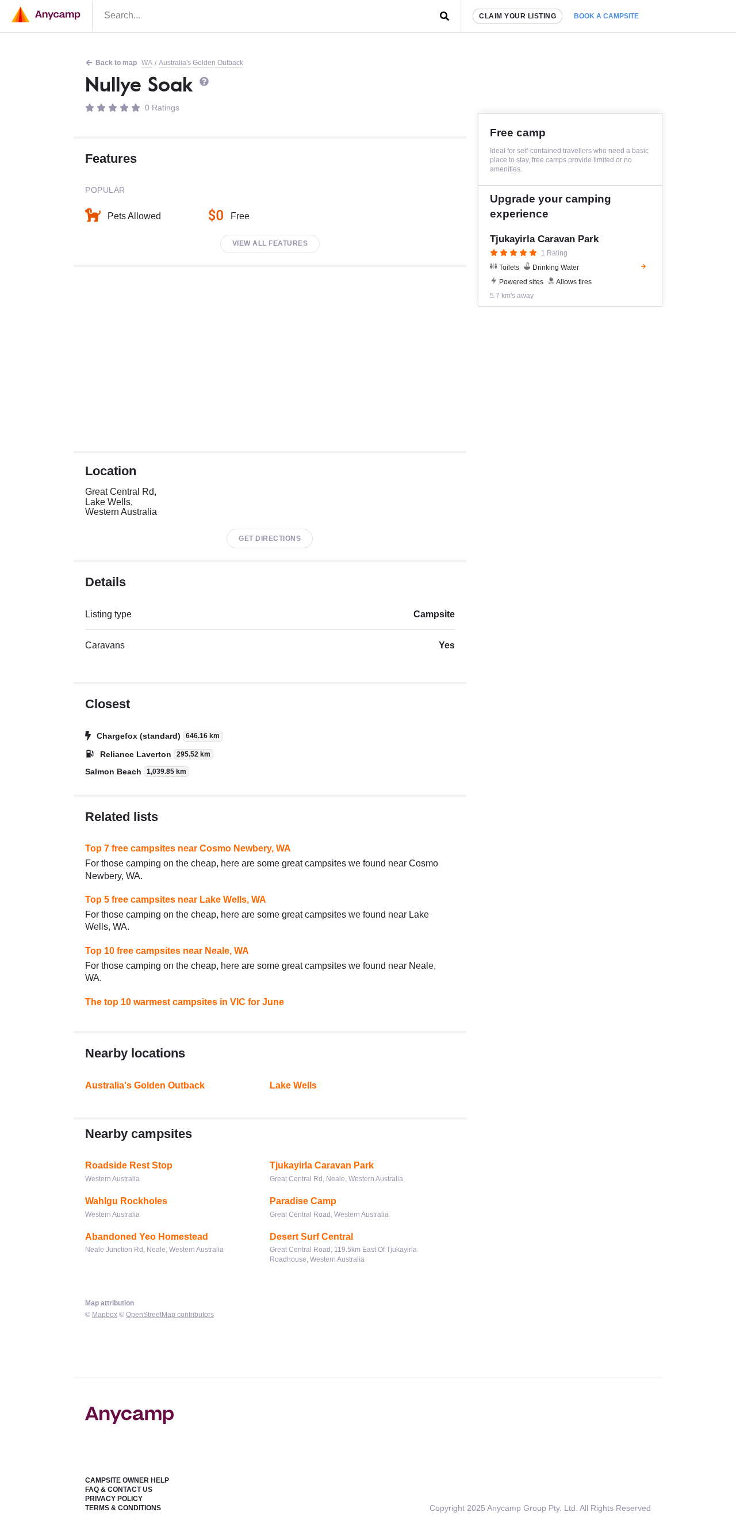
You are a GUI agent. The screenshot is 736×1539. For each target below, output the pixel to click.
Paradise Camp (303, 1201)
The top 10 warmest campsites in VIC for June (184, 1002)
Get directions (270, 538)
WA (146, 63)
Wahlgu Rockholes (126, 1201)
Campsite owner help (127, 1480)
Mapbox (104, 1315)
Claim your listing (517, 16)
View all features (270, 243)
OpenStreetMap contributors (170, 1315)
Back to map (116, 63)
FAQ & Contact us (118, 1489)
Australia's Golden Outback (201, 63)
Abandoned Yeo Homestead (146, 1237)
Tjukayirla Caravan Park (322, 1165)
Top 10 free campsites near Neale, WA (167, 951)
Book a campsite (606, 16)
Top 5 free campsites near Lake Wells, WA (175, 899)
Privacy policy (114, 1499)
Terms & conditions (123, 1508)
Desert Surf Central (311, 1237)
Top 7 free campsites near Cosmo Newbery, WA (188, 848)
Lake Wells (293, 1085)
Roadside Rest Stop (128, 1165)
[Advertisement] (270, 359)
